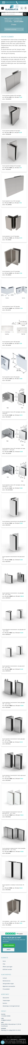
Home (4, 961)
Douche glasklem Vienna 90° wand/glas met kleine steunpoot (13, 412)
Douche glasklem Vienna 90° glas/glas (11, 377)
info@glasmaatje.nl (6, 1020)
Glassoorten (6, 998)
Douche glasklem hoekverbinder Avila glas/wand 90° (13, 557)
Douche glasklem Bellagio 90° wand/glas (11, 166)
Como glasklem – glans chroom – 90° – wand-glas (13, 921)
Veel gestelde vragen (8, 984)
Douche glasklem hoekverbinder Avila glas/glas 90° (14, 521)
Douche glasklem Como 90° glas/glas (10, 236)
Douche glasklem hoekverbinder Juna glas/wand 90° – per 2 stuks (13, 666)
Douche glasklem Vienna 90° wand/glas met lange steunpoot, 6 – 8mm (13, 485)
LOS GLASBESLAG (17, 20)
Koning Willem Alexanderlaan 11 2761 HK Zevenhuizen (11, 1025)
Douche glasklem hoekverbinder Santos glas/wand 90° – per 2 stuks (14, 776)
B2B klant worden (7, 969)
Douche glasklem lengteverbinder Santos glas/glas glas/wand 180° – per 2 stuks (13, 849)
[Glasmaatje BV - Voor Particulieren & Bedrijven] (12, 7)
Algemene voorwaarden (9, 986)
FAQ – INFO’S (10, 1037)
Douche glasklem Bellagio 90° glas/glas (11, 130)
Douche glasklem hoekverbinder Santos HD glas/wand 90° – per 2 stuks (12, 812)
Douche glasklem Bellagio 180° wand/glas (11, 95)
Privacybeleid (6, 989)
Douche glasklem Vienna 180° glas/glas (11, 341)
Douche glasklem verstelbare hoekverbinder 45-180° (13, 885)
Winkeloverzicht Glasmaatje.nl (13, 19)
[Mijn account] (22, 8)
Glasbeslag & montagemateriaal (11, 1006)
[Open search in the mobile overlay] (14, 14)
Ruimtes (5, 1003)
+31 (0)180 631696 (5, 1016)
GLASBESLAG (8, 20)
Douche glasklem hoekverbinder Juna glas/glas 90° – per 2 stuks (14, 630)
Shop (4, 964)
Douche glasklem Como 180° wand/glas (11, 201)
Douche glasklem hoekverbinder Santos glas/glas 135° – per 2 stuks (13, 703)
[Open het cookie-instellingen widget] (3, 1042)
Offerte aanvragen (9, 945)
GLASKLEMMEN (8, 22)
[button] (2, 8)
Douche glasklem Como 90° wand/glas (11, 271)
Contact (9, 949)
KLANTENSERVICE (17, 1037)
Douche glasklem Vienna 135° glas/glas (11, 306)
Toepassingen (6, 1000)
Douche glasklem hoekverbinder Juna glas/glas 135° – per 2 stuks (13, 593)
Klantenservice (6, 981)
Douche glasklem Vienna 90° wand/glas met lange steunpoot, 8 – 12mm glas (13, 449)
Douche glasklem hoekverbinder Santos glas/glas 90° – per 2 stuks (13, 739)
